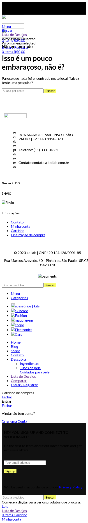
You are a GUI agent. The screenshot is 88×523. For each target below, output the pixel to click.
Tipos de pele (30, 368)
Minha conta (20, 226)
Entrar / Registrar (24, 385)
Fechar (7, 397)
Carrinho (17, 230)
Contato (17, 222)
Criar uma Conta (14, 421)
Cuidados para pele (34, 372)
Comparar (19, 380)
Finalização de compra (28, 235)
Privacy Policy (71, 487)
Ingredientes (29, 363)
